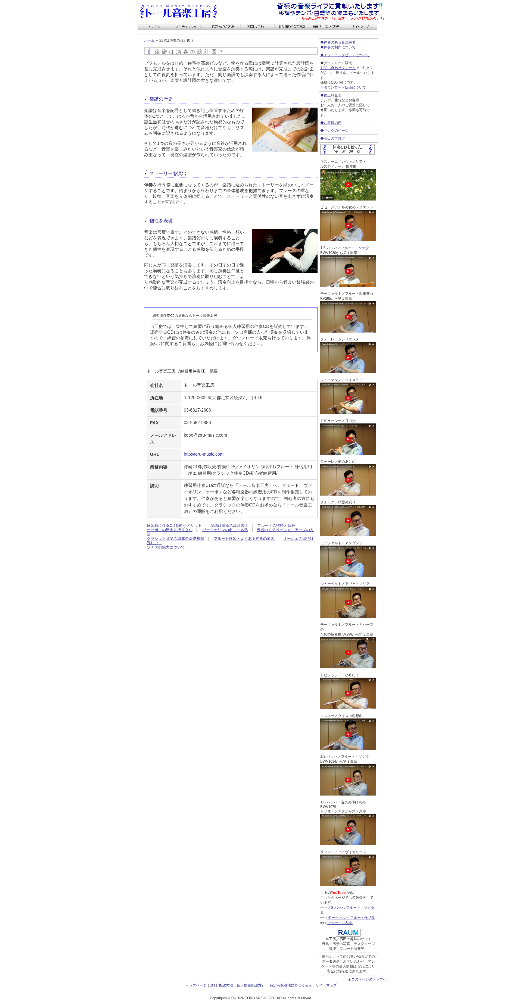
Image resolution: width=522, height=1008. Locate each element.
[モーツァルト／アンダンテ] (348, 575)
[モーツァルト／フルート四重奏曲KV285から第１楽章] (348, 331)
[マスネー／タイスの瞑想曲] (348, 748)
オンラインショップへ (189, 27)
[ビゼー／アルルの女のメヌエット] (348, 239)
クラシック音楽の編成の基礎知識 (175, 538)
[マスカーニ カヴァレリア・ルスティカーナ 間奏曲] (348, 199)
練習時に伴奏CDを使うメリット (174, 525)
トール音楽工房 (178, 11)
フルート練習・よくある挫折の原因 (244, 538)
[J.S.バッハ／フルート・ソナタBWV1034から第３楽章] (348, 794)
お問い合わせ (257, 27)
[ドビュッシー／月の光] (348, 453)
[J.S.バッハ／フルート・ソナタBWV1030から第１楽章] (348, 285)
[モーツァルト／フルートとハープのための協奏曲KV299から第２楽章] (348, 667)
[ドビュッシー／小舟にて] (348, 707)
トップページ (196, 985)
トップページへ (155, 27)
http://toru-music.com (203, 454)
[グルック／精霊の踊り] (348, 535)
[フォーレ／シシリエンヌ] (348, 372)
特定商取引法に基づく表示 (326, 27)
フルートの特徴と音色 (276, 525)
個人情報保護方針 (292, 27)
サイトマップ (360, 27)
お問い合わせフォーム (338, 68)
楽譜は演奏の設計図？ (229, 525)
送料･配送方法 (221, 985)
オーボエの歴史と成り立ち (169, 530)
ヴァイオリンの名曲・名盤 (225, 530)
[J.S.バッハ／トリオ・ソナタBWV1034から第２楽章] (348, 843)
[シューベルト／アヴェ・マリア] (348, 616)
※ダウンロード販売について (343, 87)
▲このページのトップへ (367, 979)
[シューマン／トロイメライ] (348, 412)
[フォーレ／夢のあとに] (348, 494)
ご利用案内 (223, 27)
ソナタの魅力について (166, 547)
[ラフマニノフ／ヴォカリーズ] (348, 884)
